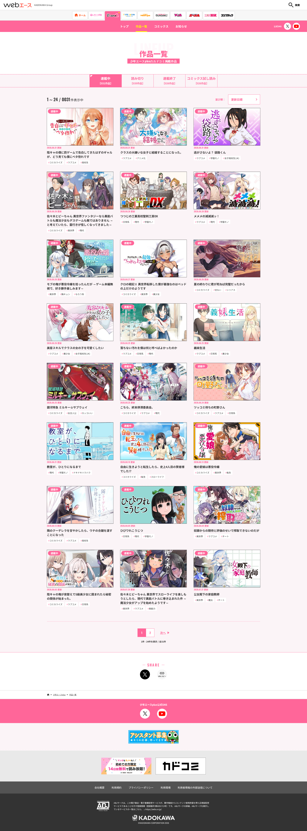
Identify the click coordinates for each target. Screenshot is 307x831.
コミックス (161, 26)
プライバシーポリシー (141, 787)
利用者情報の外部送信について (195, 787)
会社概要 (99, 787)
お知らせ (181, 26)
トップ (124, 26)
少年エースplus (59, 694)
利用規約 (117, 787)
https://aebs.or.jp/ (153, 809)
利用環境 (166, 787)
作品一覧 (141, 26)
